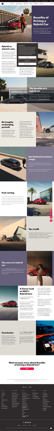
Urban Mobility (45, 394)
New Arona (3, 394)
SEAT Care (23, 401)
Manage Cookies (27, 60)
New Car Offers (14, 393)
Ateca (2, 403)
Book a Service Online (25, 394)
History (44, 398)
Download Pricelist (5, 406)
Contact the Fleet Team (36, 398)
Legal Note (19, 425)
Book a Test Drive (14, 398)
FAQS (23, 414)
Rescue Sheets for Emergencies (25, 407)
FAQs (27, 368)
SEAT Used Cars (14, 406)
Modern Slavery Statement (47, 406)
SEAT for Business (35, 393)
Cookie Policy (24, 425)
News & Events (45, 396)
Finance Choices (14, 401)
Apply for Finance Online (16, 403)
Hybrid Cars (26, 3)
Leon (2, 398)
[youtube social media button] (30, 422)
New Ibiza (3, 393)
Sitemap (29, 425)
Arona (3, 401)
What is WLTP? (45, 403)
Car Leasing (34, 394)
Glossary (23, 412)
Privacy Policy (35, 425)
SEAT (22, 297)
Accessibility (45, 408)
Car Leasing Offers (35, 396)
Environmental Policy (46, 401)
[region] (27, 55)
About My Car (24, 393)
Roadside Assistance (25, 409)
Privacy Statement (29, 54)
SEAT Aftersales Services (26, 398)
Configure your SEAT (15, 394)
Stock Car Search (4, 408)
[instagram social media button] (23, 422)
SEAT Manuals (24, 396)
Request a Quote (14, 396)
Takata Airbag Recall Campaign (25, 416)
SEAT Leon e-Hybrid (25, 301)
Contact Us (44, 393)
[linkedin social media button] (28, 422)
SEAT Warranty (24, 403)
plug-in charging (44, 299)
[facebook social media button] (26, 422)
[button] (50, 428)
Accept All (27, 57)
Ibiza (2, 396)
